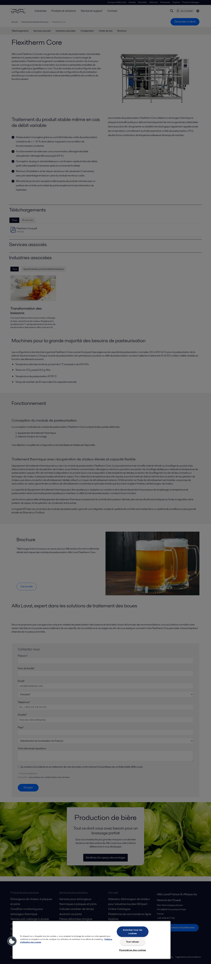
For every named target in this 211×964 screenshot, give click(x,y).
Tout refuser (132, 941)
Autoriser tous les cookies (132, 931)
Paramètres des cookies (132, 950)
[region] (91, 940)
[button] (12, 941)
